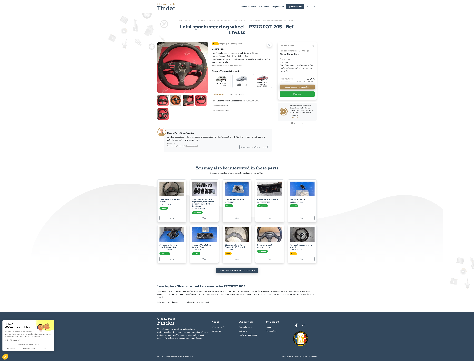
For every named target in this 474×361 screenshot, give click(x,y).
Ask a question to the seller (297, 87)
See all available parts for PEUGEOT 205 (237, 270)
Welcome (182, 20)
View (172, 218)
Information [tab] (219, 94)
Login (268, 327)
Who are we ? (218, 327)
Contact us (216, 331)
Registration (278, 6)
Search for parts (248, 6)
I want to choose (28, 349)
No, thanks (11, 349)
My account (296, 6)
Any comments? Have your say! (255, 147)
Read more (171, 143)
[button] (205, 67)
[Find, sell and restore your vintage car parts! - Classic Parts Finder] (166, 6)
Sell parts (264, 6)
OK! (45, 349)
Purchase (297, 94)
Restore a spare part (248, 335)
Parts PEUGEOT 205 (244, 20)
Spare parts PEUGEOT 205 (224, 20)
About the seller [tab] (236, 94)
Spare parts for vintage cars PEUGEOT (200, 20)
